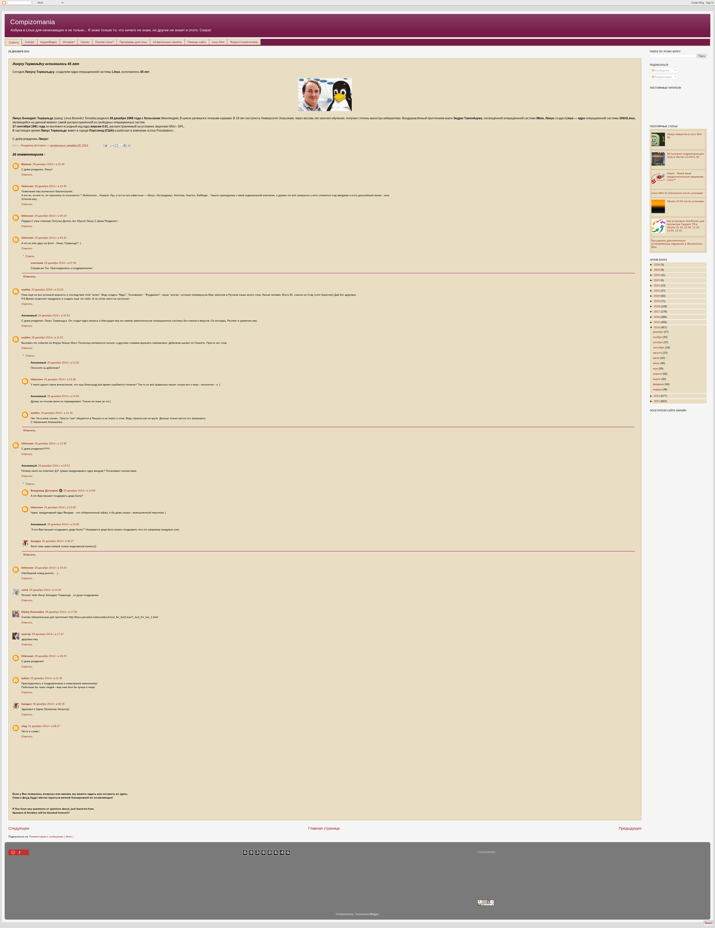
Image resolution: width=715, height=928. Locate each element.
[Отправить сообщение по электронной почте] (105, 145)
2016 (657, 316)
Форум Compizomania (244, 42)
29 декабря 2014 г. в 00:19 (50, 215)
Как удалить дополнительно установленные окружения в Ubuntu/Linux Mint (677, 244)
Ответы (30, 256)
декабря (658, 331)
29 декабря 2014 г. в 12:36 (50, 443)
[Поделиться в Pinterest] (129, 145)
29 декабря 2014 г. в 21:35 (46, 678)
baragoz (36, 541)
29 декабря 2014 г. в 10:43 (54, 315)
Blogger (374, 914)
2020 (657, 295)
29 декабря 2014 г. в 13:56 (79, 490)
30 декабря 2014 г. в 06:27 (58, 541)
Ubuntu (85, 42)
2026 (657, 264)
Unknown (27, 186)
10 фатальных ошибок (167, 42)
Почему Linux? (104, 42)
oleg (24, 726)
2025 (657, 269)
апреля (658, 373)
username (37, 262)
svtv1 (24, 589)
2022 (657, 285)
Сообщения (662, 70)
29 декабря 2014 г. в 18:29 (50, 655)
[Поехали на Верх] (708, 923)
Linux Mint (218, 42)
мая (656, 368)
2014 (657, 327)
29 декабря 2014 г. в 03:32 (50, 237)
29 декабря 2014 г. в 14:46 (45, 589)
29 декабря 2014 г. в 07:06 (60, 262)
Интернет (69, 42)
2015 (657, 322)
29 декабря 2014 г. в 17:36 (61, 611)
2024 (657, 275)
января (657, 389)
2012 (657, 401)
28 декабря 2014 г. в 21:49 (48, 164)
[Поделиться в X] (121, 145)
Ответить (26, 174)
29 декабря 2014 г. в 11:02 (47, 337)
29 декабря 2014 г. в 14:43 (50, 567)
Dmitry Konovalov (32, 611)
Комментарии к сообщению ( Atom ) (51, 836)
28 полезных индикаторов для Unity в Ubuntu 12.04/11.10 (685, 155)
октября (658, 342)
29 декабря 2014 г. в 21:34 (57, 412)
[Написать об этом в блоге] (116, 145)
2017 (657, 311)
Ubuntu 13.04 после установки (685, 201)
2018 (657, 306)
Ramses (26, 164)
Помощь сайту (197, 42)
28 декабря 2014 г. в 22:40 (50, 186)
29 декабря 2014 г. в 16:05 (63, 524)
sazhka (25, 289)
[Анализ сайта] (486, 904)
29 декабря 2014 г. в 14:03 (63, 396)
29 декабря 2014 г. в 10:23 (47, 289)
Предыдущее (630, 828)
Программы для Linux (133, 42)
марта (657, 378)
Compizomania (32, 22)
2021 (657, 290)
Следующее (18, 828)
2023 (657, 280)
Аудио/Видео (48, 42)
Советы (14, 42)
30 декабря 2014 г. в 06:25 (49, 703)
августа (658, 352)
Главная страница (324, 828)
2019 (657, 301)
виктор (26, 634)
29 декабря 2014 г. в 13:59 (60, 507)
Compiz (29, 42)
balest (25, 678)
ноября (658, 337)
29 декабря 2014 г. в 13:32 (63, 362)
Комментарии (663, 76)
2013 (657, 395)
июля (656, 357)
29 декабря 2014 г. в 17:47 (48, 634)
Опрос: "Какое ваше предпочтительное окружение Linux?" (685, 176)
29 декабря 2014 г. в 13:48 (60, 379)
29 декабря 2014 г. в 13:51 (54, 465)
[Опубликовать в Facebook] (125, 145)
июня (656, 363)
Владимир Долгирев (44, 490)
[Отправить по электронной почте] (112, 145)
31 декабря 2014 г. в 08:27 (44, 726)
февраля (659, 384)
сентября (659, 347)
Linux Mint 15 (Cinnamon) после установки (677, 193)
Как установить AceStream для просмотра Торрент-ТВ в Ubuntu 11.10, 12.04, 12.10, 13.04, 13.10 (685, 225)
